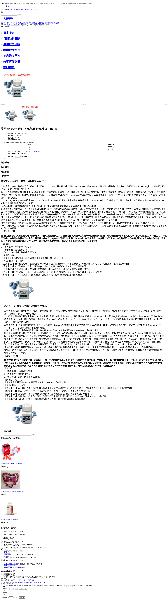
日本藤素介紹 (8, 23)
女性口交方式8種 (9, 566)
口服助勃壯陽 (33, 23)
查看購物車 (9, 18)
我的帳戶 (21, 9)
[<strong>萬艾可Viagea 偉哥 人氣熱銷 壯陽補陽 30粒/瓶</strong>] (16, 103)
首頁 (2, 23)
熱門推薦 (9, 67)
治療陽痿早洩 (11, 55)
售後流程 (7, 553)
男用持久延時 (17, 23)
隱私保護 (13, 582)
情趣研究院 (50, 23)
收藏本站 (7, 6)
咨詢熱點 (19, 582)
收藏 (35, 151)
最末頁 (32, 580)
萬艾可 (17, 137)
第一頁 (18, 580)
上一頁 (23, 580)
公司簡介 (31, 582)
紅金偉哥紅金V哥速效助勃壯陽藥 (11, 463)
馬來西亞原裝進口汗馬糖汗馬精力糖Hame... (14, 491)
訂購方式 (7, 556)
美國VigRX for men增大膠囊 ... (10, 519)
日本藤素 (9, 32)
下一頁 (28, 580)
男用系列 (34, 9)
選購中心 (27, 9)
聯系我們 (25, 582)
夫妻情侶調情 (41, 23)
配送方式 (43, 582)
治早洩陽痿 (25, 23)
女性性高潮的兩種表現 (11, 564)
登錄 (11, 9)
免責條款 (7, 582)
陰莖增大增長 (11, 50)
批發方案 (37, 582)
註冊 (15, 9)
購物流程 (56, 23)
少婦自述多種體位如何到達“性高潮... (15, 567)
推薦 (39, 151)
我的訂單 (7, 19)
